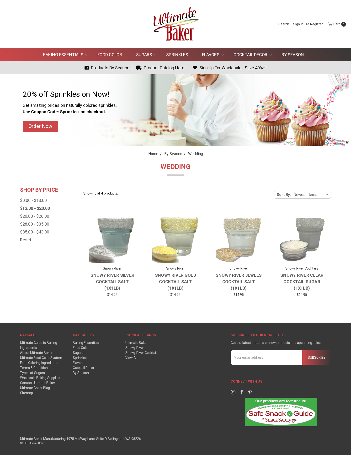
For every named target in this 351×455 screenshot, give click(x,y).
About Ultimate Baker (36, 353)
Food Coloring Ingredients (39, 363)
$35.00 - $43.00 (34, 231)
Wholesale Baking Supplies (40, 378)
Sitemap (26, 393)
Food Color (110, 54)
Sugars (144, 54)
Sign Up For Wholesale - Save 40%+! (232, 67)
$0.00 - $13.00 (33, 200)
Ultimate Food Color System (41, 358)
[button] (40, 126)
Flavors (211, 54)
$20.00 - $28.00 (34, 216)
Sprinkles (177, 54)
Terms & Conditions (34, 368)
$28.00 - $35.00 (34, 224)
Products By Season (109, 67)
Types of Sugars (32, 373)
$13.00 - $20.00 (35, 208)
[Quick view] (128, 223)
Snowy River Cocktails (141, 353)
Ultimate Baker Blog (35, 388)
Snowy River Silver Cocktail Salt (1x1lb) (112, 282)
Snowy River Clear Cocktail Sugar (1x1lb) (301, 282)
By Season (293, 54)
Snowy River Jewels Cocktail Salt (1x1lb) (239, 282)
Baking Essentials (63, 54)
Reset (25, 239)
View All (131, 358)
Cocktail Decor (251, 54)
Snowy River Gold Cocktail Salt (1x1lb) (175, 282)
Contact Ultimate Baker (37, 383)
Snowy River (134, 348)
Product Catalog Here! (164, 67)
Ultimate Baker (136, 343)
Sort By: (284, 194)
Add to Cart (112, 256)
